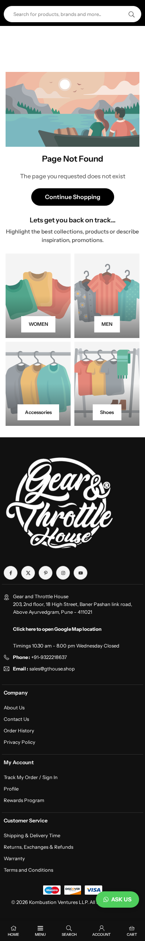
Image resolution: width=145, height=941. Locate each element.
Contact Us (16, 719)
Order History (19, 730)
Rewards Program (24, 800)
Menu (40, 934)
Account (101, 934)
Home (13, 934)
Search (69, 934)
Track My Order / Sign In (31, 777)
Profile (11, 789)
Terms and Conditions (28, 870)
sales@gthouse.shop (51, 669)
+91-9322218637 (49, 657)
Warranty (14, 858)
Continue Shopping (72, 197)
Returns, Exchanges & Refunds (38, 847)
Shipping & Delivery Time (32, 835)
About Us (14, 707)
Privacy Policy (19, 742)
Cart (132, 934)
